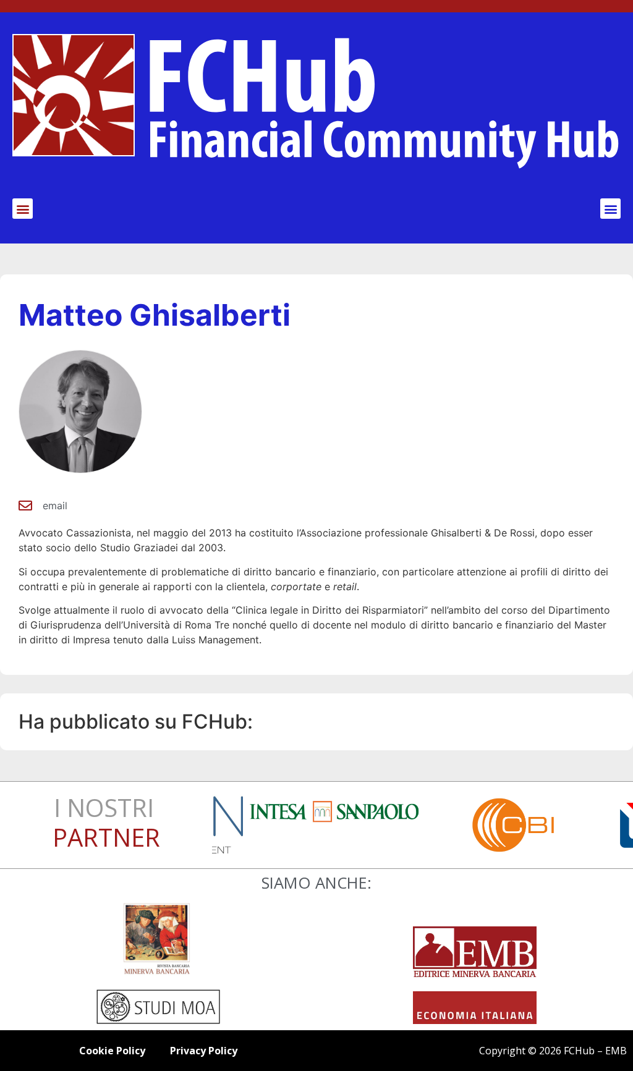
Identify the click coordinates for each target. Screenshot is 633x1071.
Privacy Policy (203, 1050)
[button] (22, 208)
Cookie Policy (112, 1050)
